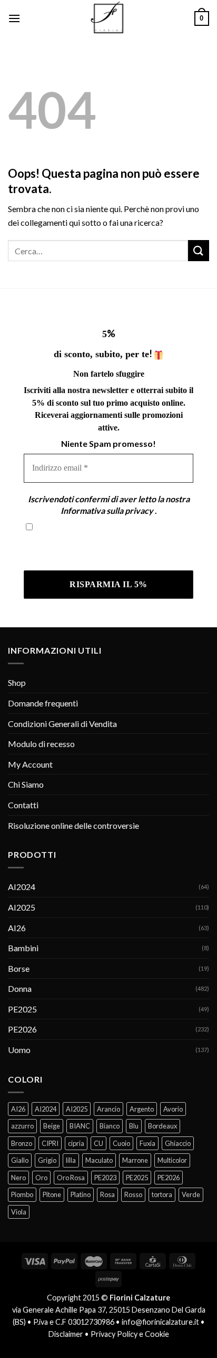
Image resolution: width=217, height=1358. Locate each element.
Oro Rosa (71, 1177)
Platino (81, 1194)
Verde (191, 1194)
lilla (71, 1160)
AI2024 (21, 887)
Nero (18, 1177)
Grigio (47, 1160)
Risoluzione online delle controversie (73, 825)
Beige (51, 1126)
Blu (134, 1126)
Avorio (173, 1109)
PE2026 (22, 1029)
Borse (18, 968)
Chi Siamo (26, 784)
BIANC (80, 1126)
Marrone (135, 1160)
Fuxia (147, 1143)
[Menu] (14, 18)
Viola (18, 1212)
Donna (20, 988)
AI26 (17, 928)
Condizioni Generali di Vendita (62, 724)
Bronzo (21, 1143)
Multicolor (172, 1160)
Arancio (108, 1109)
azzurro (22, 1126)
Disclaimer (65, 1334)
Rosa (107, 1194)
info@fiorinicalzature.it (160, 1321)
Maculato (99, 1160)
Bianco (110, 1126)
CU (98, 1143)
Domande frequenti (43, 703)
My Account (30, 764)
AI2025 (21, 907)
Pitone (52, 1194)
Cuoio (121, 1143)
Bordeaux (162, 1126)
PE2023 (105, 1177)
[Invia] (198, 250)
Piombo (22, 1194)
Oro (41, 1177)
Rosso (133, 1194)
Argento (142, 1109)
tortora (162, 1194)
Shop (17, 682)
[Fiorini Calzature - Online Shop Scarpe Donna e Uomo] (108, 18)
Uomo (19, 1050)
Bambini (23, 948)
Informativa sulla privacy (107, 510)
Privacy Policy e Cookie (130, 1334)
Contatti (23, 805)
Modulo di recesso (41, 744)
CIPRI (50, 1143)
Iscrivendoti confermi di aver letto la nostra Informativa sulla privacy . (102, 549)
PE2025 (22, 1009)
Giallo (19, 1160)
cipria (76, 1143)
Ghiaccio (178, 1143)
